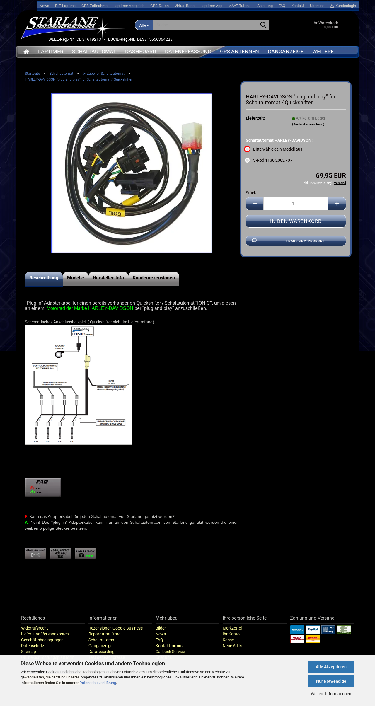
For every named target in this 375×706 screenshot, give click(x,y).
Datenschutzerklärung (97, 683)
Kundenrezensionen (154, 278)
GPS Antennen (239, 51)
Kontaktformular (171, 645)
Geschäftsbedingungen (42, 639)
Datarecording (101, 651)
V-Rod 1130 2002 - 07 (272, 160)
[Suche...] (263, 25)
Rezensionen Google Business (115, 628)
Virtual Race (185, 6)
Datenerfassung (188, 51)
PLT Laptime (65, 6)
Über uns (317, 6)
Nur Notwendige (331, 681)
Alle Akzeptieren (331, 666)
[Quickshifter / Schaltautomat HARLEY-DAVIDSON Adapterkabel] (131, 172)
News (44, 6)
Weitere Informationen (331, 693)
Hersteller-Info (108, 278)
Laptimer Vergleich (128, 6)
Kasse (228, 639)
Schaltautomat (94, 51)
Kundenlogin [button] (345, 6)
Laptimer (50, 51)
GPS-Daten (159, 6)
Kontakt (297, 6)
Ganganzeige (286, 51)
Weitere (323, 51)
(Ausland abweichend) (308, 124)
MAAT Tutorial (239, 6)
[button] (254, 203)
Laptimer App (211, 6)
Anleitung (265, 6)
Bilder (161, 628)
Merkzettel (232, 628)
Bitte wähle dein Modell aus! (278, 149)
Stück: (251, 192)
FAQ (282, 6)
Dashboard (140, 51)
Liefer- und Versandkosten (45, 634)
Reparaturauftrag (104, 634)
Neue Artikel (233, 645)
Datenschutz (32, 645)
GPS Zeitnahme (94, 6)
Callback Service (170, 651)
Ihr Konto (231, 634)
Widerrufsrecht (34, 628)
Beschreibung (43, 278)
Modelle (75, 278)
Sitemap (28, 651)
